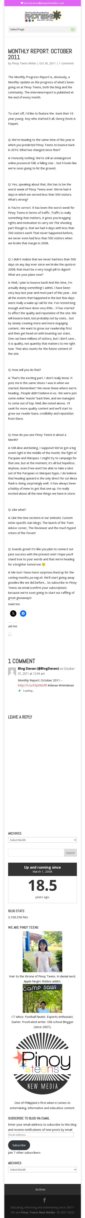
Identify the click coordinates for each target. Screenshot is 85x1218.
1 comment (66, 63)
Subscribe (19, 1145)
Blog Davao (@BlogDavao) (38, 668)
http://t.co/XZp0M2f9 (32, 685)
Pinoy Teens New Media (38, 1212)
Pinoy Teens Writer (24, 63)
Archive (40, 1189)
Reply (70, 700)
